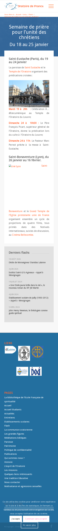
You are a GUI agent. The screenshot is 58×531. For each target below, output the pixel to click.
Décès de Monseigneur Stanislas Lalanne (27, 262)
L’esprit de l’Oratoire (14, 466)
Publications (10, 454)
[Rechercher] (43, 6)
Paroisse (8, 442)
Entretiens (9, 417)
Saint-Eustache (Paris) (24, 59)
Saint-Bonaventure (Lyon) (26, 157)
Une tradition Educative (16, 478)
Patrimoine (10, 446)
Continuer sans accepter (36, 519)
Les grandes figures (14, 433)
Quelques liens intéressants (18, 474)
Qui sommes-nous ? (14, 458)
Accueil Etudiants (12, 409)
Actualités (9, 413)
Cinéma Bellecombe (22, 234)
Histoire (8, 462)
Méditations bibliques (15, 437)
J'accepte (16, 519)
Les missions (10, 470)
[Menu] (50, 6)
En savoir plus (29, 525)
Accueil (7, 405)
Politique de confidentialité (18, 450)
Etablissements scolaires (16, 421)
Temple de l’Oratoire (20, 71)
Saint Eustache (32, 67)
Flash (7, 425)
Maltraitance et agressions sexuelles (22, 486)
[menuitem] (43, 6)
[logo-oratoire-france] (24, 6)
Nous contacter (12, 482)
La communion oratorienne (18, 429)
